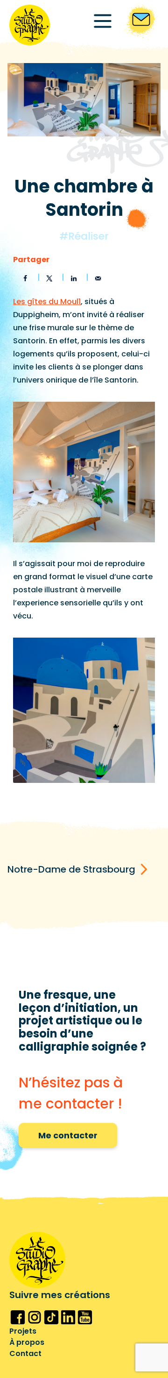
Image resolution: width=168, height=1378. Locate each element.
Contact (25, 1353)
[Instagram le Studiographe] (34, 1317)
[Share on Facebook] (25, 278)
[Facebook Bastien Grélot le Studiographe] (17, 1317)
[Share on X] (49, 278)
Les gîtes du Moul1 (47, 301)
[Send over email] (98, 278)
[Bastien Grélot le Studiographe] (29, 25)
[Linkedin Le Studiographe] (68, 1317)
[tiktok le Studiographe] (51, 1317)
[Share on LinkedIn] (73, 278)
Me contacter (68, 1135)
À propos (26, 1342)
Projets (22, 1331)
